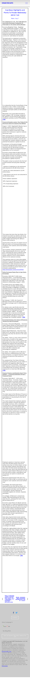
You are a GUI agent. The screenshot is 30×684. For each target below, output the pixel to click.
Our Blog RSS (7, 631)
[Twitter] (17, 613)
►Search (15, 617)
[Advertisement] (15, 576)
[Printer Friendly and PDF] (6, 627)
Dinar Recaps (7, 3)
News (13, 18)
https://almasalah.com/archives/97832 (13, 269)
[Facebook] (13, 613)
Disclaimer (5, 666)
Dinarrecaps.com (6, 651)
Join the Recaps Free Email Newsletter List (15, 636)
